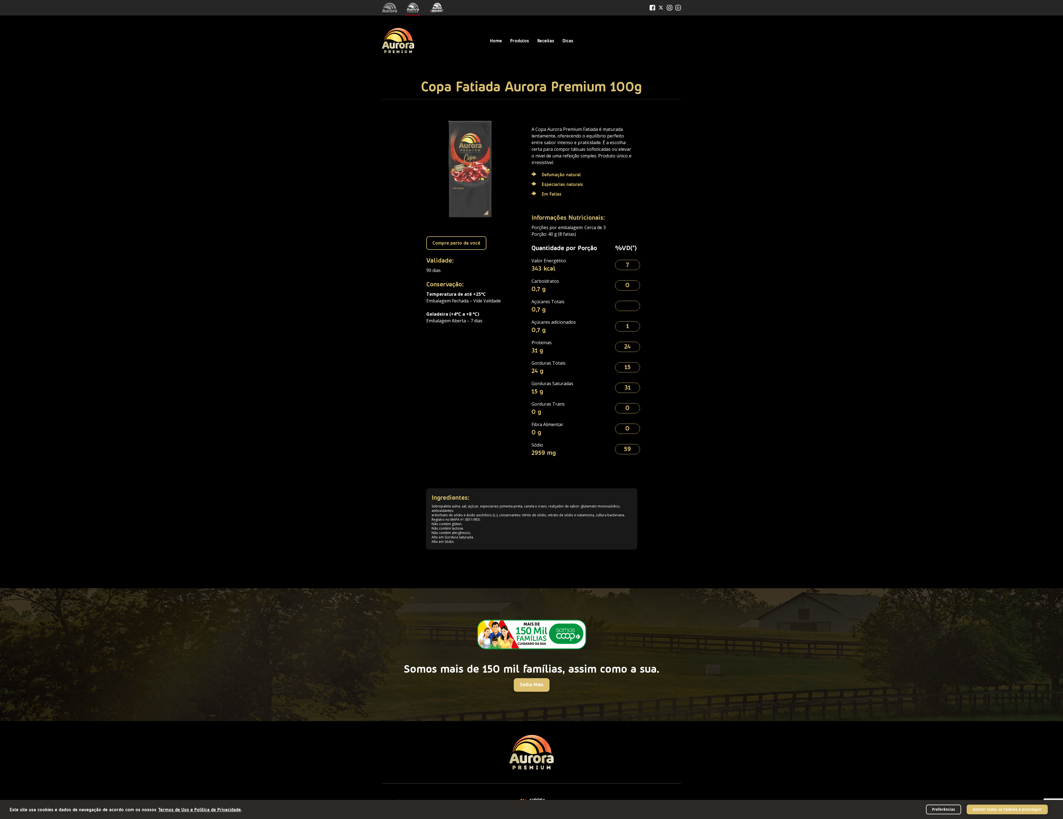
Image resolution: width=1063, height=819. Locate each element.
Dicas (568, 40)
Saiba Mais (531, 684)
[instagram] (669, 8)
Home (496, 40)
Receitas (545, 40)
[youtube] (678, 8)
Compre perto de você (456, 242)
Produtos (519, 40)
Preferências (943, 809)
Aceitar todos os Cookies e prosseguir (1007, 809)
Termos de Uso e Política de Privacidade (199, 809)
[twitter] (661, 8)
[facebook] (652, 8)
